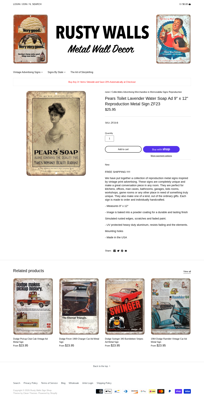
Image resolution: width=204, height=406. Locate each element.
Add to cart (123, 149)
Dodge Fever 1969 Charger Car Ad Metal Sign (79, 340)
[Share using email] (126, 250)
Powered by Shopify (47, 393)
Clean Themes (30, 393)
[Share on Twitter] (118, 250)
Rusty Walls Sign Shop (41, 390)
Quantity (109, 133)
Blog (63, 383)
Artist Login (87, 383)
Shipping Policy (104, 383)
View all (187, 271)
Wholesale (74, 383)
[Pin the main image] (122, 250)
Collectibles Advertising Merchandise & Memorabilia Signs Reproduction (147, 92)
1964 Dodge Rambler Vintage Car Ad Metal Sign (169, 340)
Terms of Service (49, 383)
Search (16, 383)
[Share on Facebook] (114, 250)
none (107, 92)
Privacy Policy (31, 383)
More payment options (161, 156)
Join (24, 4)
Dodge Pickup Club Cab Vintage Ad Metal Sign (30, 340)
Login (16, 4)
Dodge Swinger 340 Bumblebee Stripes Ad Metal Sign (124, 340)
